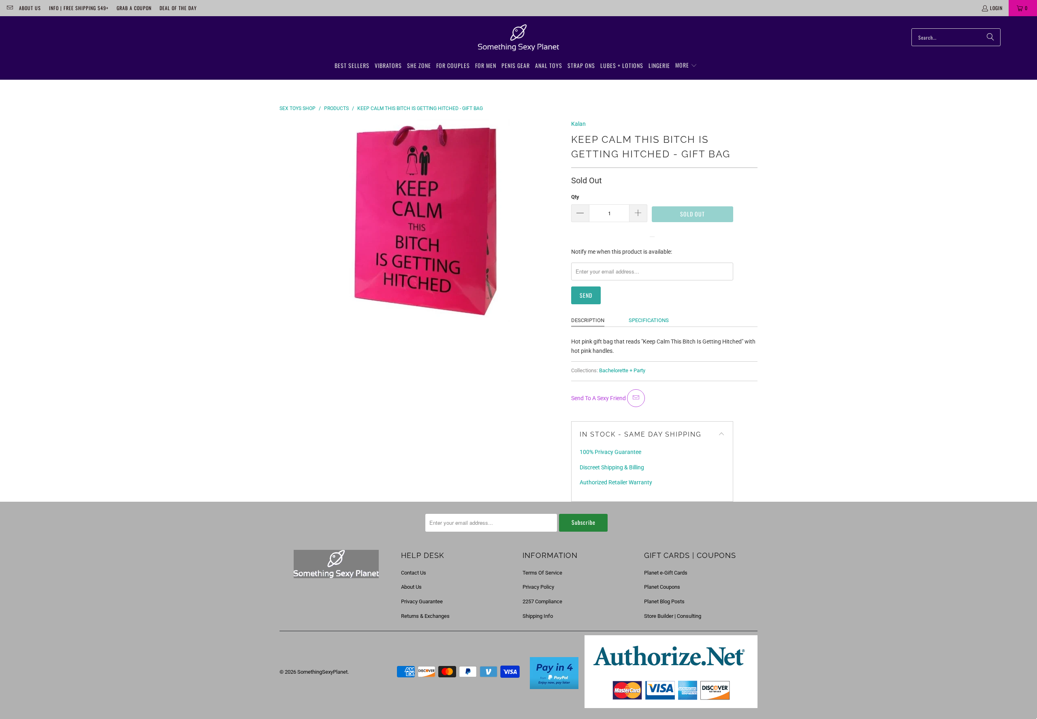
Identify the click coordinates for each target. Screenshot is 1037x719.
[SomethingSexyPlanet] (518, 38)
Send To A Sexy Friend (599, 398)
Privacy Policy (538, 587)
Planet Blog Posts (664, 601)
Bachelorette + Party (622, 370)
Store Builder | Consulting (672, 616)
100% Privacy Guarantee (610, 452)
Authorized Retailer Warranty (616, 482)
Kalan (578, 124)
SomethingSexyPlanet (322, 672)
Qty (575, 197)
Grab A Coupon (134, 7)
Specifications (649, 320)
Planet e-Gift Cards (665, 573)
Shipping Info (538, 616)
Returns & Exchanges (425, 616)
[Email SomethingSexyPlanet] (9, 7)
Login (996, 7)
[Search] (990, 37)
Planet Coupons (662, 587)
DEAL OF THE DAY (178, 7)
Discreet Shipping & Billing (612, 467)
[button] (686, 65)
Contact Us (413, 573)
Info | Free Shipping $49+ (79, 7)
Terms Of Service (542, 573)
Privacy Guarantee (422, 601)
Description (587, 320)
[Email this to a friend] (636, 398)
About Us (30, 7)
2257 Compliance (542, 601)
